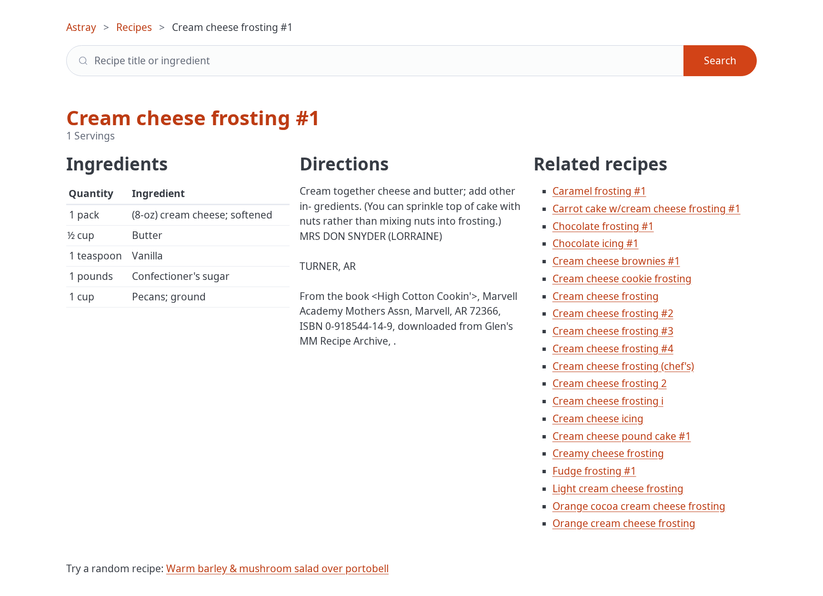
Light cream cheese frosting (617, 488)
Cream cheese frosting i (607, 400)
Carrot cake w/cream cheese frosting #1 (646, 208)
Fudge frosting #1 (594, 470)
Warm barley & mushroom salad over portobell (277, 568)
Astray (81, 27)
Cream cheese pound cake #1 (621, 436)
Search (720, 60)
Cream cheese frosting (605, 296)
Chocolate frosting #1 (603, 226)
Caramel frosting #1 (599, 191)
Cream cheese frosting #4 (612, 348)
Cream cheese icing (597, 418)
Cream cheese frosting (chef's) (623, 366)
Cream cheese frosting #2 (612, 313)
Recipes (134, 27)
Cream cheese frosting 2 (609, 383)
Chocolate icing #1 (595, 243)
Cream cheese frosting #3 (612, 331)
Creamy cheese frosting (608, 453)
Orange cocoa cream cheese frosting (638, 506)
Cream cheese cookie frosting (622, 278)
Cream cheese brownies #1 (616, 261)
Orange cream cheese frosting (623, 523)
